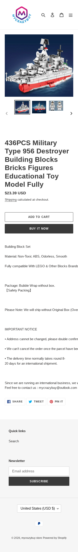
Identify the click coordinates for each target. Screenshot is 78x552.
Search (14, 441)
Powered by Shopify (55, 537)
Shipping (11, 199)
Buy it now (39, 228)
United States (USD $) (38, 508)
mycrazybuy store (31, 537)
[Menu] (70, 14)
